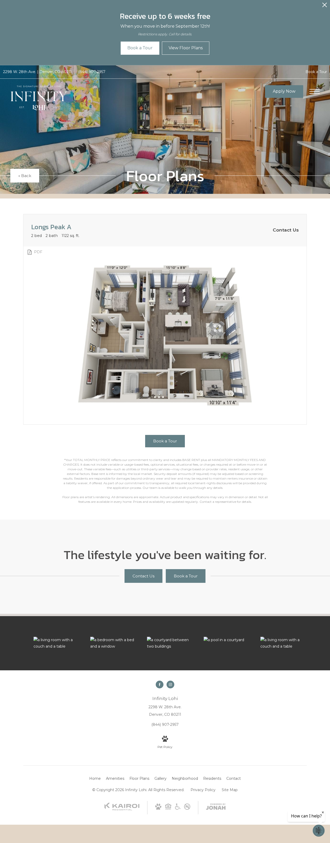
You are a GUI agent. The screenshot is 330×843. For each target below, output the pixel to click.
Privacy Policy (203, 790)
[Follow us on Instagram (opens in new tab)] (170, 684)
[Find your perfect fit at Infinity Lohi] (170, 643)
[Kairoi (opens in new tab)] (121, 809)
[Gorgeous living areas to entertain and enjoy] (57, 643)
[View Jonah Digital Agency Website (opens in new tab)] (216, 808)
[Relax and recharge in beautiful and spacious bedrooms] (113, 643)
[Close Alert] (324, 6)
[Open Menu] (314, 91)
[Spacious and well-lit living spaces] (283, 643)
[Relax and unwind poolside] (227, 640)
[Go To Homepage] (38, 97)
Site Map (230, 790)
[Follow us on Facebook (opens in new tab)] (159, 684)
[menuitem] (95, 778)
